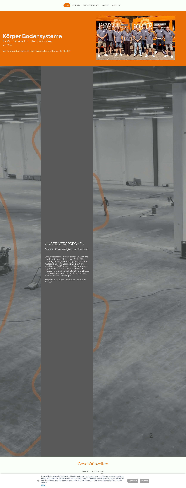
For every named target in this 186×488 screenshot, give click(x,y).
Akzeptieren (132, 481)
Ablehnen (144, 481)
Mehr (43, 485)
